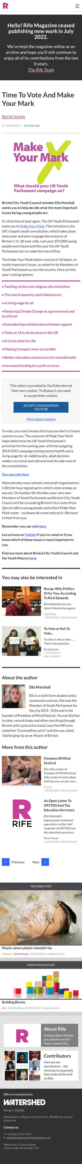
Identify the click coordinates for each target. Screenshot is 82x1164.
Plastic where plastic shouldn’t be (27, 948)
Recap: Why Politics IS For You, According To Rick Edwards (60, 593)
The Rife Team (41, 69)
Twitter (30, 535)
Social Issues (13, 116)
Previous (15, 862)
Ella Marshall (69, 790)
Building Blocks (13, 1002)
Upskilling (50, 614)
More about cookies (41, 419)
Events (48, 787)
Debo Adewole (50, 1008)
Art (4, 1008)
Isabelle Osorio (56, 953)
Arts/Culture (15, 1008)
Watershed (25, 1102)
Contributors (57, 1055)
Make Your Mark (32, 226)
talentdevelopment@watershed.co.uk (29, 1137)
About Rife (55, 1028)
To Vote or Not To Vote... (57, 630)
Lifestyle (7, 953)
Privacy (8, 1110)
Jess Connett (69, 617)
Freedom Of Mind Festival (57, 760)
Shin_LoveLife (52, 656)
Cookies (19, 1110)
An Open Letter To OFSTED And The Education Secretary (59, 805)
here (42, 526)
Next (39, 862)
